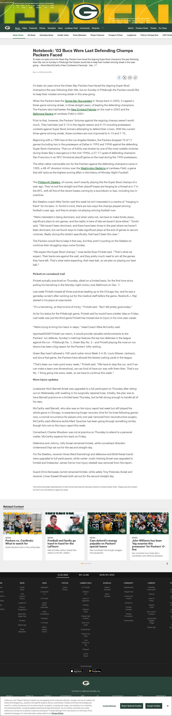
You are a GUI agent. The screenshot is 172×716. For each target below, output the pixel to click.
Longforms (22, 603)
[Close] (168, 706)
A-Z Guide (85, 587)
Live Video (44, 598)
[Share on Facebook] (119, 79)
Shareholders (128, 620)
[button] (82, 563)
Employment (85, 629)
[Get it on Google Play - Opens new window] (95, 672)
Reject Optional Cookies (132, 706)
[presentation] (168, 564)
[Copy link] (135, 78)
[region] (86, 706)
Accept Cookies (153, 706)
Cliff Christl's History (22, 596)
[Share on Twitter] (124, 79)
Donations (128, 603)
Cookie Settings (109, 706)
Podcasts (44, 618)
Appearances (128, 587)
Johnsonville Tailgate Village (151, 620)
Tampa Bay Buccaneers (78, 100)
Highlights (44, 587)
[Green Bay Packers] (86, 683)
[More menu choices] (103, 28)
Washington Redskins (93, 168)
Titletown (85, 649)
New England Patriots (83, 109)
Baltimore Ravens (43, 113)
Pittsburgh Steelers (49, 182)
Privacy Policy (57, 713)
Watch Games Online (44, 629)
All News (22, 620)
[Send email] (130, 79)
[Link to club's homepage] (7, 28)
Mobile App (22, 625)
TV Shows (44, 623)
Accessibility (65, 696)
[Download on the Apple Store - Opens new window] (76, 671)
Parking (85, 605)
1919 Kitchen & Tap (85, 642)
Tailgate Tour (128, 592)
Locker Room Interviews (44, 605)
